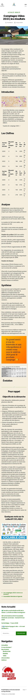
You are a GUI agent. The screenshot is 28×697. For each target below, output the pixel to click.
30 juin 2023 (19, 22)
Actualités (4, 645)
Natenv (11, 22)
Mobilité (17, 12)
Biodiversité (6, 651)
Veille (4, 655)
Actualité (11, 12)
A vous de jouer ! (6, 647)
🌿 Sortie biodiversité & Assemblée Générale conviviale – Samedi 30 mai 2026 (12, 617)
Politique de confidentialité (8, 694)
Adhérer (4, 660)
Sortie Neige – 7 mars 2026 (9, 623)
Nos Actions (5, 649)
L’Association (5, 658)
